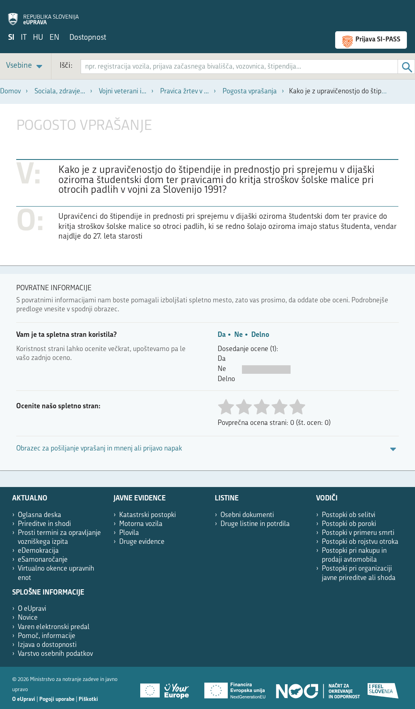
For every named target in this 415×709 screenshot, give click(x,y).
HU (38, 38)
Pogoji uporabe (57, 699)
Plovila (129, 533)
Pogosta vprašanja (249, 91)
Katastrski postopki (147, 515)
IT (24, 38)
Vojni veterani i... (122, 91)
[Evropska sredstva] (383, 688)
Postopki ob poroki (349, 524)
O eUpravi (32, 609)
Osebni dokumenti (247, 515)
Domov (10, 91)
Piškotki (88, 699)
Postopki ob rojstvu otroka (360, 542)
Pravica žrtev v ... (184, 91)
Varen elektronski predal (54, 627)
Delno (260, 335)
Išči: (66, 66)
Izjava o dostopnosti (47, 645)
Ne (238, 335)
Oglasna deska (39, 515)
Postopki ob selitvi (348, 515)
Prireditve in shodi (44, 524)
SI (11, 38)
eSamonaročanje (43, 559)
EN (54, 38)
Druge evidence (142, 542)
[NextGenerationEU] (235, 688)
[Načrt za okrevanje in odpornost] (317, 688)
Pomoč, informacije (46, 636)
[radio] (226, 407)
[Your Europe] (167, 688)
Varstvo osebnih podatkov (55, 654)
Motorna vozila (141, 524)
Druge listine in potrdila (255, 524)
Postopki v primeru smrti (358, 533)
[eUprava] (43, 14)
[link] (25, 66)
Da (222, 335)
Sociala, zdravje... (59, 91)
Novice (28, 617)
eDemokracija (38, 550)
